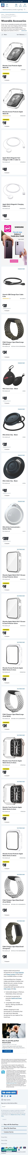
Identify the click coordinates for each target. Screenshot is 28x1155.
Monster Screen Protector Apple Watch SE (13, 112)
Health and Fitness (16, 998)
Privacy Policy (4, 1137)
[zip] (24, 1147)
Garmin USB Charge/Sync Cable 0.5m (13, 295)
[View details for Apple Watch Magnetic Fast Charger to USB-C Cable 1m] (14, 143)
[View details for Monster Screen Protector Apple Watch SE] (14, 97)
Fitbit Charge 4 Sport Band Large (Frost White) (13, 715)
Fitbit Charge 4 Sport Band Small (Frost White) (13, 901)
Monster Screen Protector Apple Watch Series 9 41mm (13, 669)
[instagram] (5, 1096)
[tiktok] (7, 1096)
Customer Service (8, 1132)
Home (2, 14)
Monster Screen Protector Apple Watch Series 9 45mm (13, 854)
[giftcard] (19, 1149)
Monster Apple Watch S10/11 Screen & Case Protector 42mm (14, 622)
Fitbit (5, 989)
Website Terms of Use (15, 1114)
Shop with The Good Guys (11, 1124)
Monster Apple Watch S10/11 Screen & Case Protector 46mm (14, 576)
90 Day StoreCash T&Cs (11, 1083)
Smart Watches (19, 972)
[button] (13, 1047)
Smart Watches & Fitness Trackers (8, 16)
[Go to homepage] (2, 5)
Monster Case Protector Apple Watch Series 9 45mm (12, 762)
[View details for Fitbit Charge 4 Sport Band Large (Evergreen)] (14, 327)
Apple (9, 989)
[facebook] (2, 1096)
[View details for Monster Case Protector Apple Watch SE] (14, 51)
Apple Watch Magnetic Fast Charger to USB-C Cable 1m (11, 159)
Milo (14, 989)
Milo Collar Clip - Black (10, 481)
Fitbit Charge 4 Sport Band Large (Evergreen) (13, 343)
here (22, 1)
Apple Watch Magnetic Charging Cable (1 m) (13, 205)
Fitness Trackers (10, 974)
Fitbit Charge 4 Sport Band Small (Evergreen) (13, 947)
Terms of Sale (4, 1140)
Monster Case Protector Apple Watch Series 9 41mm (12, 808)
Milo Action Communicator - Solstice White (12, 528)
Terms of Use (4, 1143)
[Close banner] (16, 1148)
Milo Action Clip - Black (10, 435)
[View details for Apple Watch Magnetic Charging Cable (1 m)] (14, 190)
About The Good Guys (10, 1128)
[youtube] (10, 1096)
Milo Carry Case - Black (10, 389)
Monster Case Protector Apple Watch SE (12, 66)
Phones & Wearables (10, 14)
